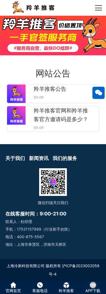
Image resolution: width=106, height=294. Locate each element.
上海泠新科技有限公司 (26, 265)
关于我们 (15, 158)
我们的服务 (65, 158)
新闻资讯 (39, 158)
